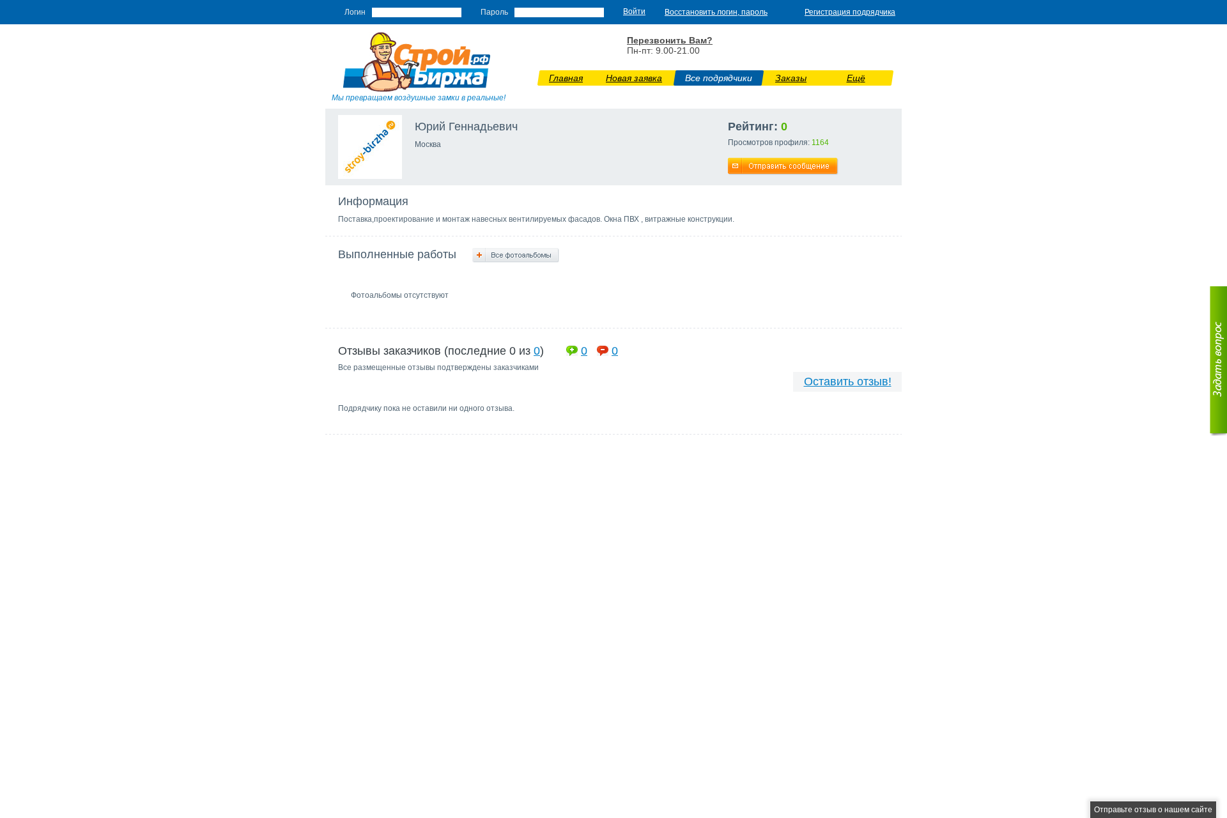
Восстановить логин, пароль (716, 12)
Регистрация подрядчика (850, 12)
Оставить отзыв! (847, 381)
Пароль (494, 12)
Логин (355, 12)
